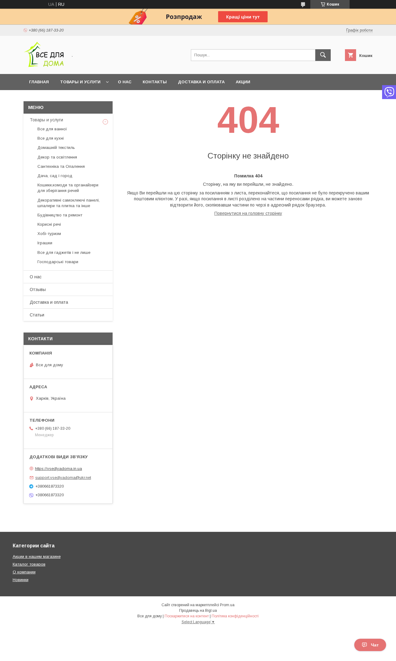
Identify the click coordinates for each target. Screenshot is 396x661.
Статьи (37, 314)
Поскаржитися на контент (187, 616)
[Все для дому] (44, 65)
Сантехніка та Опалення (61, 166)
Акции (243, 82)
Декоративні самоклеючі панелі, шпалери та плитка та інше (68, 203)
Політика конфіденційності (235, 616)
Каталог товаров (29, 564)
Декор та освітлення (57, 157)
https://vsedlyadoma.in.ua (58, 468)
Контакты (155, 82)
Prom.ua (227, 605)
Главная (39, 82)
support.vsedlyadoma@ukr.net (63, 477)
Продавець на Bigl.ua (198, 610)
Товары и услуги (80, 82)
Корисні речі (49, 224)
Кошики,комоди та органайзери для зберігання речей (67, 188)
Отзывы (38, 289)
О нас (124, 82)
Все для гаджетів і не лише (63, 252)
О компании (24, 572)
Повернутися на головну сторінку (248, 213)
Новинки (20, 579)
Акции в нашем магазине (37, 556)
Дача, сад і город (54, 175)
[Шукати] (323, 55)
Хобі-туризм (49, 233)
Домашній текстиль (56, 147)
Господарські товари (57, 261)
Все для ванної (52, 129)
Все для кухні (50, 138)
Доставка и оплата (201, 82)
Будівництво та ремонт (59, 215)
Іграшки (44, 243)
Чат (375, 644)
